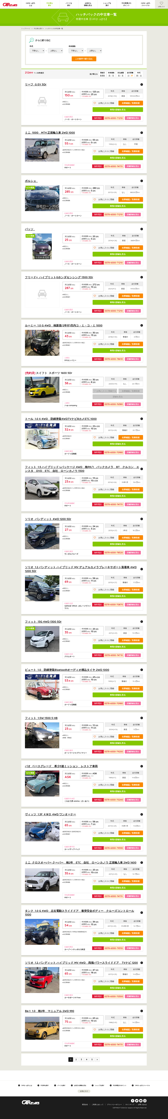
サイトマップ (129, 1104)
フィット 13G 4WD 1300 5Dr (43, 621)
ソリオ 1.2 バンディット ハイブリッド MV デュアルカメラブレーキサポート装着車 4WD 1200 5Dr (81, 569)
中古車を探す (49, 4)
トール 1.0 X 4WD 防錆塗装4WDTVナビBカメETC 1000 (61, 418)
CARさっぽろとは (30, 4)
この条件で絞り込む (84, 59)
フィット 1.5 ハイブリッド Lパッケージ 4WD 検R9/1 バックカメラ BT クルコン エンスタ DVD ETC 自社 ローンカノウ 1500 (82, 468)
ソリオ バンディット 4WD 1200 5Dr (48, 519)
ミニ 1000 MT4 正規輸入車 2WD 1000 (50, 132)
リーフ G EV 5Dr (35, 84)
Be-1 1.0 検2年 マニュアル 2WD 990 (49, 1011)
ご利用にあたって (97, 1104)
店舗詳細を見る (133, 118)
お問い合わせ (142, 1104)
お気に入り (161, 6)
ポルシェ (31, 181)
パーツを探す (69, 4)
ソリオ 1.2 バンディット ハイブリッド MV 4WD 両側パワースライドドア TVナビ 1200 (81, 962)
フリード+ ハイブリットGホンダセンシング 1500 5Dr (59, 277)
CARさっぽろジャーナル (145, 4)
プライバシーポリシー (114, 1104)
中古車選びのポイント (126, 4)
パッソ (30, 229)
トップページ (25, 28)
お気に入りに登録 (106, 103)
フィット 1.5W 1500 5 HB (41, 718)
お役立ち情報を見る (88, 4)
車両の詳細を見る (118, 109)
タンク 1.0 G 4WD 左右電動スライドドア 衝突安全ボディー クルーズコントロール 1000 (79, 912)
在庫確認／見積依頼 (131, 103)
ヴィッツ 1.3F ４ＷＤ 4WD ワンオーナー (50, 814)
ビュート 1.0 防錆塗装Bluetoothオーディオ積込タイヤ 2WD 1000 (67, 669)
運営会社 (85, 1104)
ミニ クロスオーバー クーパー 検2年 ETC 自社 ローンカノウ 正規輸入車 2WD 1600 (80, 862)
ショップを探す (107, 4)
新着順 (102, 75)
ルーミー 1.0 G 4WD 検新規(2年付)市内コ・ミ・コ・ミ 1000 (63, 325)
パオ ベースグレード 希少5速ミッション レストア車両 (61, 766)
